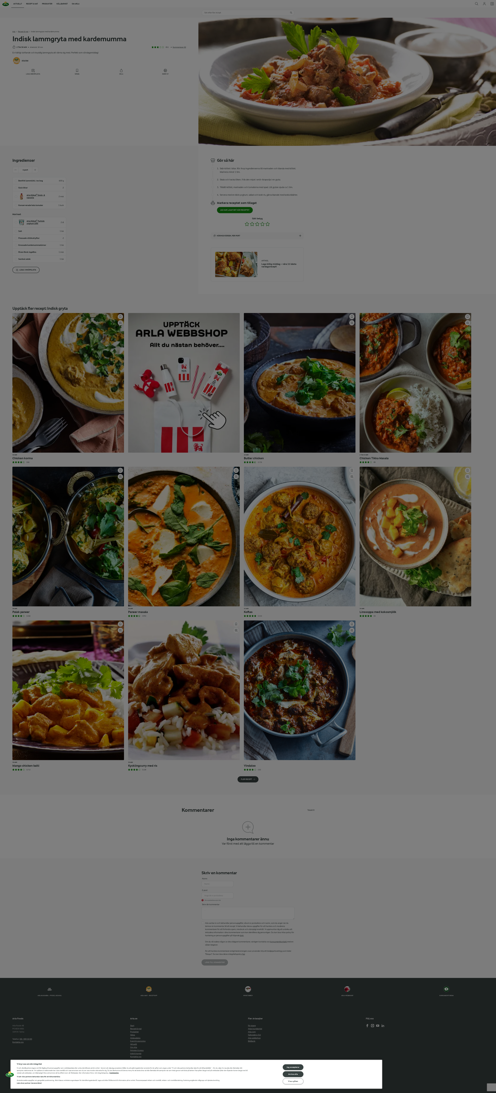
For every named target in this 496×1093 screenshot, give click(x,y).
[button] (10, 1075)
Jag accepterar (293, 1067)
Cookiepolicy (114, 1073)
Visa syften (293, 1081)
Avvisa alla (293, 1074)
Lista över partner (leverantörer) (29, 1083)
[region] (196, 1074)
